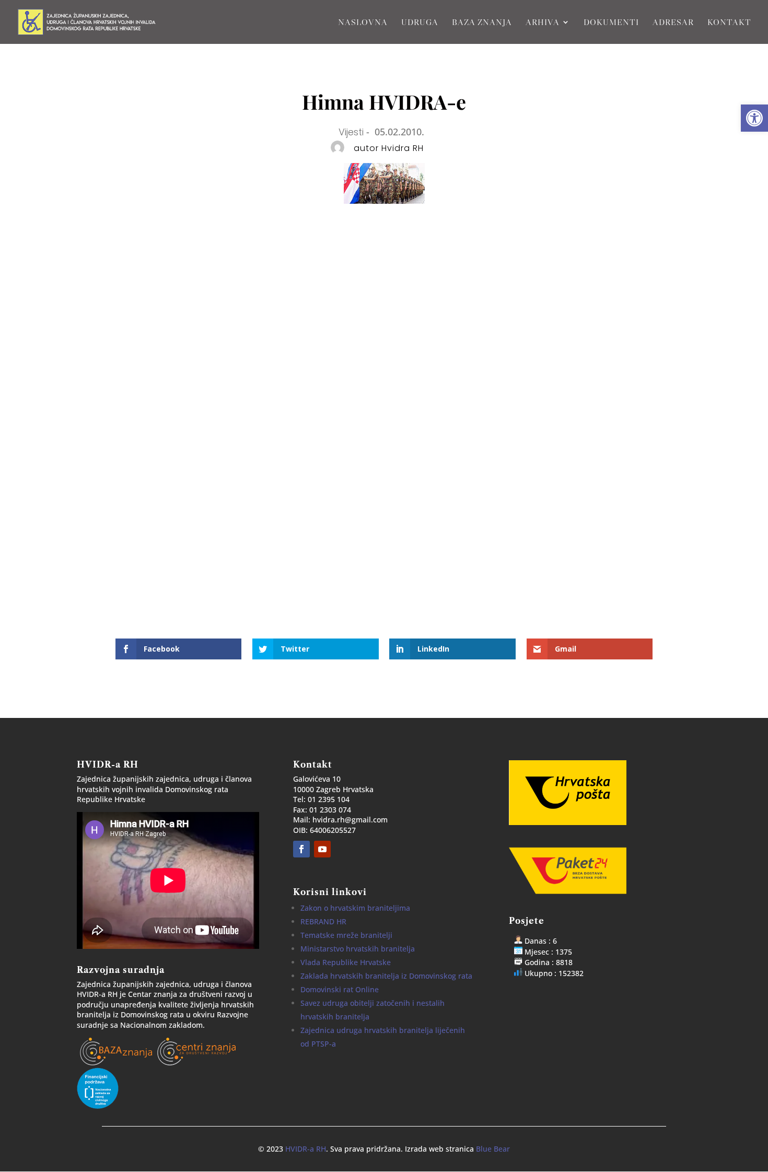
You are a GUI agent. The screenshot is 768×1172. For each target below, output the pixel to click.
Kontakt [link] (729, 22)
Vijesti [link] (351, 131)
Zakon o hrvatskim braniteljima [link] (355, 908)
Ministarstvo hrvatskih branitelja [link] (357, 949)
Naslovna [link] (363, 22)
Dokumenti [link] (611, 22)
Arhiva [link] (543, 22)
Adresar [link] (673, 22)
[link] (754, 118)
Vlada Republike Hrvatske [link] (345, 962)
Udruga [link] (419, 22)
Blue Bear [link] (493, 1149)
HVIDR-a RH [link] (305, 1149)
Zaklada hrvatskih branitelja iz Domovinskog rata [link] (386, 976)
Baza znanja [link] (482, 22)
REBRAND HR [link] (323, 921)
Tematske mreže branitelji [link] (346, 935)
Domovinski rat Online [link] (339, 989)
